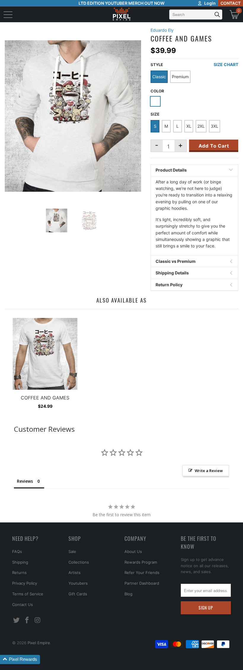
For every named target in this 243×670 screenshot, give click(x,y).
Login (210, 3)
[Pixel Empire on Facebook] (27, 620)
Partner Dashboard (141, 583)
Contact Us (22, 604)
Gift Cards (77, 593)
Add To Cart (214, 146)
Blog (128, 593)
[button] (20, 659)
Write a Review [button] (209, 470)
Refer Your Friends (141, 572)
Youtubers (78, 583)
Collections (78, 562)
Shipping (20, 562)
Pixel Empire (39, 642)
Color (157, 91)
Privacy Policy (24, 583)
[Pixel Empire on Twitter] (16, 620)
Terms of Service (27, 593)
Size (155, 114)
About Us (133, 551)
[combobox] (195, 14)
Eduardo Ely (162, 30)
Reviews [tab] (25, 481)
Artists (74, 572)
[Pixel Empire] (121, 14)
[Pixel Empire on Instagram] (37, 620)
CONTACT (230, 3)
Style (157, 64)
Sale (72, 551)
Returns (19, 572)
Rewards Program (140, 562)
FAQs (17, 551)
